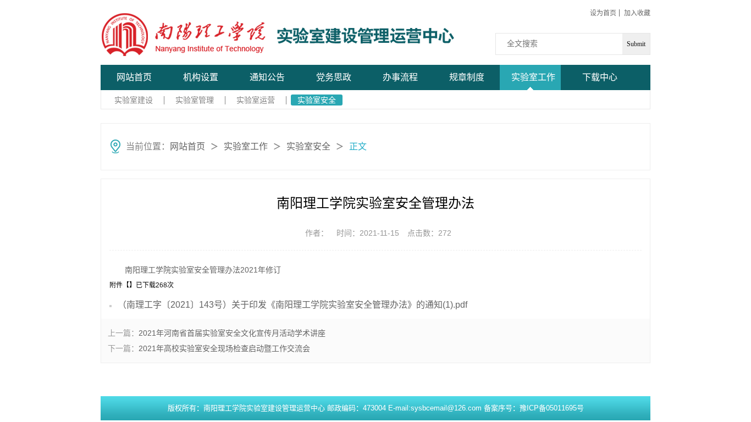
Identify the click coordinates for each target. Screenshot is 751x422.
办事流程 (400, 77)
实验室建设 (133, 100)
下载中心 (599, 77)
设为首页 (603, 13)
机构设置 (200, 77)
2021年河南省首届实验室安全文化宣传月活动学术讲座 (232, 333)
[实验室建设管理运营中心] (184, 34)
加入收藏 (637, 13)
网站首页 (134, 77)
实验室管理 (194, 100)
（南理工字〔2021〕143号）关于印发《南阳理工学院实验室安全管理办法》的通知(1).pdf (292, 304)
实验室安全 (316, 100)
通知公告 (267, 77)
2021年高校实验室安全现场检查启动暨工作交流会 (224, 348)
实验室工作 (533, 77)
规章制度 (466, 77)
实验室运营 (255, 100)
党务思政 (333, 77)
